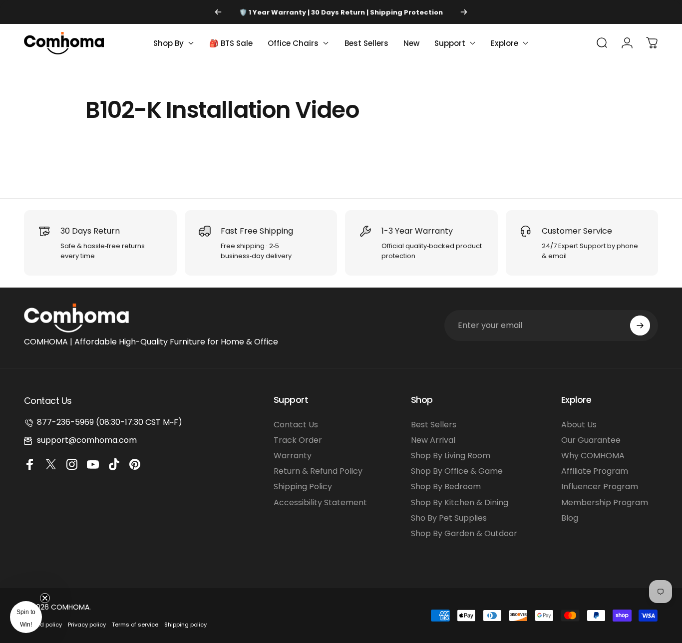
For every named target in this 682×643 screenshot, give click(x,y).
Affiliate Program (594, 471)
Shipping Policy (303, 486)
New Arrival (433, 440)
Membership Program (604, 502)
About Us (579, 424)
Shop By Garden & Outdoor (464, 533)
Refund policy (43, 625)
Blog (569, 518)
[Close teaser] (45, 598)
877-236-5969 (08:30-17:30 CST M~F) (109, 422)
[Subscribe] (640, 325)
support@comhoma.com (87, 440)
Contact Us (296, 424)
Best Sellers (433, 424)
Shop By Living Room (450, 455)
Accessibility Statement (320, 502)
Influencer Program (599, 486)
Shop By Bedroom (446, 486)
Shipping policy (185, 625)
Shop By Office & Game (457, 471)
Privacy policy (87, 625)
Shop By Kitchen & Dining (459, 502)
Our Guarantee (591, 440)
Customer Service (577, 231)
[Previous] (218, 12)
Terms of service (135, 625)
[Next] (464, 12)
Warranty (293, 455)
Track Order (298, 440)
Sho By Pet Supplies (449, 518)
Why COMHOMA (593, 455)
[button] (26, 617)
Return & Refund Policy (318, 471)
